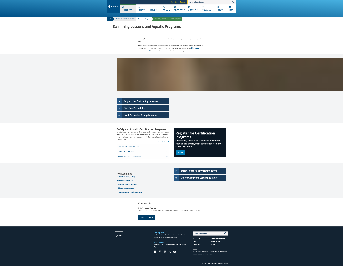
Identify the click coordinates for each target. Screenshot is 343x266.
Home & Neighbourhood (206, 10)
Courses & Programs (144, 19)
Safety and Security (218, 238)
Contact (183, 2)
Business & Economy (153, 10)
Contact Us (196, 239)
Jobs (176, 2)
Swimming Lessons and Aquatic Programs (168, 19)
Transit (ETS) (231, 10)
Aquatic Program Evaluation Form (130, 192)
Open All (160, 142)
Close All (166, 142)
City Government (166, 10)
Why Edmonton (160, 242)
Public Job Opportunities (125, 188)
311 (172, 2)
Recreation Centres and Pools (127, 184)
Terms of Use (215, 241)
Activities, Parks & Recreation (127, 10)
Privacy (213, 244)
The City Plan (159, 232)
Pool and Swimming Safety (126, 177)
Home (110, 19)
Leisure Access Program (125, 181)
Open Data (196, 245)
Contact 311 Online (146, 217)
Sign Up (180, 153)
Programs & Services (220, 10)
